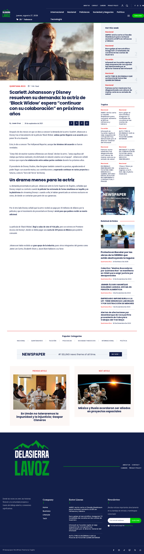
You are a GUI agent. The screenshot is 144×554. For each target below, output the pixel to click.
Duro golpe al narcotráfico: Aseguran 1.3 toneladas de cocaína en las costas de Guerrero (117, 51)
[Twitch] (130, 550)
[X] (140, 5)
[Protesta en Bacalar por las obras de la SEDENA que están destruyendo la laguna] (118, 236)
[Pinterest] (81, 123)
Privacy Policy (129, 525)
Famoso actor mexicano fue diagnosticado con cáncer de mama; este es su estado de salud (118, 91)
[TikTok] (124, 550)
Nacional (109, 32)
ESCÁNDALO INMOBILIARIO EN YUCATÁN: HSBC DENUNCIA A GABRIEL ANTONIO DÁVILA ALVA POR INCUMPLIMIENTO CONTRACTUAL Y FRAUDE (108, 173)
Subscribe (136, 520)
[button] (127, 5)
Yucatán (109, 59)
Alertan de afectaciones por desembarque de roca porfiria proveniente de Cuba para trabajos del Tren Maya (116, 316)
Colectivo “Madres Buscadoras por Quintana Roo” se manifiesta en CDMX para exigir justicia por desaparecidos (117, 272)
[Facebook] (135, 5)
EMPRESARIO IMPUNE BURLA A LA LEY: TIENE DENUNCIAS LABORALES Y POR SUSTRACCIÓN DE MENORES (117, 301)
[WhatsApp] (87, 123)
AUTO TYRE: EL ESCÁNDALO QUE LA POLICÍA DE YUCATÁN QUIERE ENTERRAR (118, 78)
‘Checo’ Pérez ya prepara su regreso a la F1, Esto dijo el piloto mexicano (126, 170)
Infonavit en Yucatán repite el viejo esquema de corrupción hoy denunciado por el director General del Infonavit (118, 65)
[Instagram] (137, 5)
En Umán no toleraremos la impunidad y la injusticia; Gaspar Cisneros (39, 417)
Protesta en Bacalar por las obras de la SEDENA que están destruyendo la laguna (117, 255)
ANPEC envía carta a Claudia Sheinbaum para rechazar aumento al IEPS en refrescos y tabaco (118, 38)
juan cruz (16, 123)
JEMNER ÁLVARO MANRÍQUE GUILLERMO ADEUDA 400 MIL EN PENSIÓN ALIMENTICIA (116, 287)
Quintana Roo (17, 86)
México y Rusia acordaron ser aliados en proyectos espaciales (104, 410)
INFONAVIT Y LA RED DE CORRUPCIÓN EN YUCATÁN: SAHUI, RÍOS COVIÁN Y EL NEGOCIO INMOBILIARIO (127, 154)
